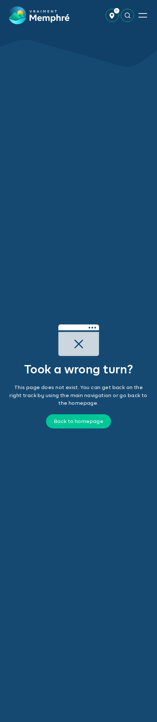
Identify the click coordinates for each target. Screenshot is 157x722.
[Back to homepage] (38, 15)
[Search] (127, 15)
